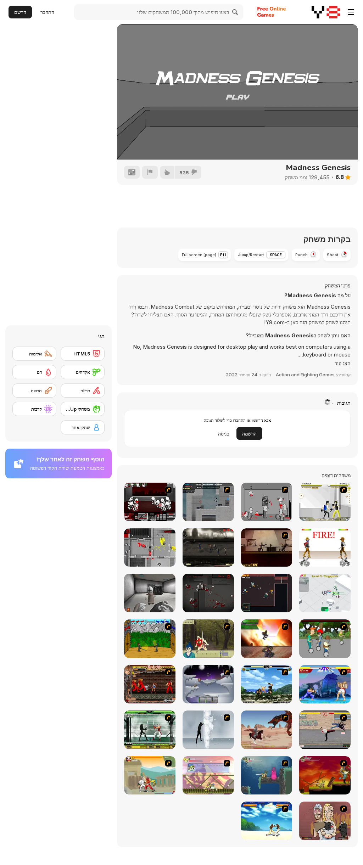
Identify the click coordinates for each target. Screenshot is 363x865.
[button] (343, 363)
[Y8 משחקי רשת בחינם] (325, 12)
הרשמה (249, 434)
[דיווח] (150, 172)
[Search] (235, 12)
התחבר (47, 12)
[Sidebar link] (351, 12)
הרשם (20, 12)
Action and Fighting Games (305, 374)
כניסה (223, 434)
